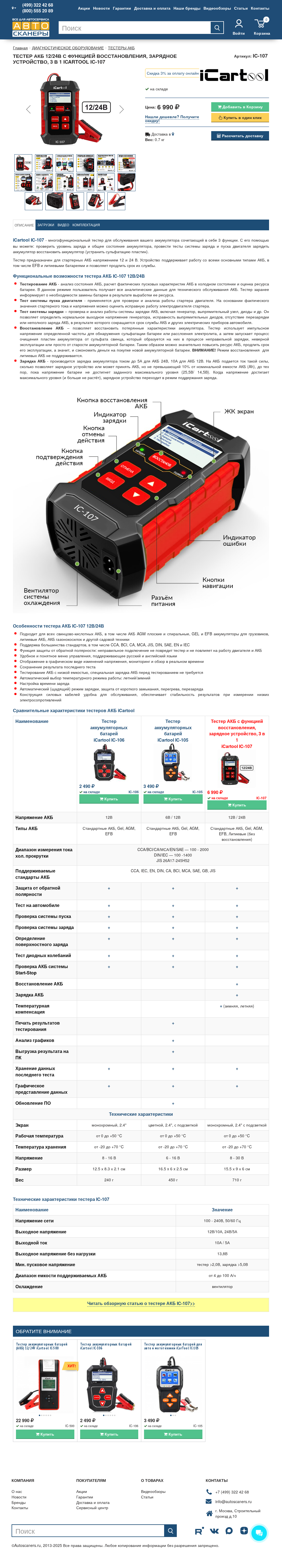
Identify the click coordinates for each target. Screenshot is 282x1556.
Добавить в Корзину (242, 106)
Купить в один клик (242, 117)
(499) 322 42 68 (37, 5)
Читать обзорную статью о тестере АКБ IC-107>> (141, 1303)
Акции (84, 8)
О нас (17, 1491)
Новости (101, 8)
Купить (110, 798)
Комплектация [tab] (86, 224)
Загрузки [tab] (45, 224)
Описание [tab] (24, 225)
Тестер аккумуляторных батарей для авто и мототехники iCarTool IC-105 (173, 1346)
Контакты (260, 8)
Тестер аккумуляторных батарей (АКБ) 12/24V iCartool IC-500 (41, 1346)
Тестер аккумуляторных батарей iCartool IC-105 (173, 730)
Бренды (19, 1502)
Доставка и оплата (152, 8)
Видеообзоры (217, 8)
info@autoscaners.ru (233, 1501)
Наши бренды (186, 8)
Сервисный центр (92, 1507)
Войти (239, 33)
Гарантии (122, 8)
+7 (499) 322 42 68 (232, 1492)
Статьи (241, 8)
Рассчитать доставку (242, 135)
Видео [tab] (63, 224)
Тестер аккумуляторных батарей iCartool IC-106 (109, 730)
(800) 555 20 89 (37, 11)
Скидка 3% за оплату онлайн (173, 73)
